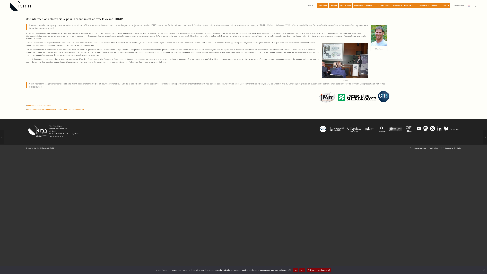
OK (295, 270)
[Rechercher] (474, 5)
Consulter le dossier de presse (39, 105)
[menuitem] (311, 5)
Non (302, 270)
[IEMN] (22, 5)
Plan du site (454, 129)
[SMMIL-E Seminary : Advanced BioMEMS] (2, 137)
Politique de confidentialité (319, 270)
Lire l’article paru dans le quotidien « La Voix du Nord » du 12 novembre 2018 (56, 109)
